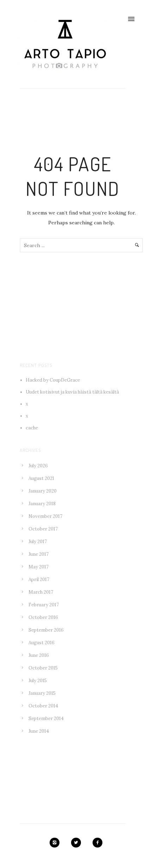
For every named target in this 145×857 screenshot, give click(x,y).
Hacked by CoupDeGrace (53, 380)
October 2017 (43, 529)
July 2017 (38, 542)
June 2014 (39, 731)
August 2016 (42, 643)
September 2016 (46, 630)
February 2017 (44, 605)
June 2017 (39, 554)
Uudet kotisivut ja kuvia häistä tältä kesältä (72, 392)
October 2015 (43, 668)
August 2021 (41, 478)
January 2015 (42, 693)
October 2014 (43, 706)
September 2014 (46, 718)
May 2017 (39, 567)
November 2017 (45, 516)
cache (32, 428)
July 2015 (38, 681)
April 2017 (39, 579)
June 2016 (39, 655)
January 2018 (42, 504)
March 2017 (41, 592)
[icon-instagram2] (56, 843)
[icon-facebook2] (97, 843)
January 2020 (43, 491)
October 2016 (43, 617)
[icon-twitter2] (77, 843)
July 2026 (38, 466)
